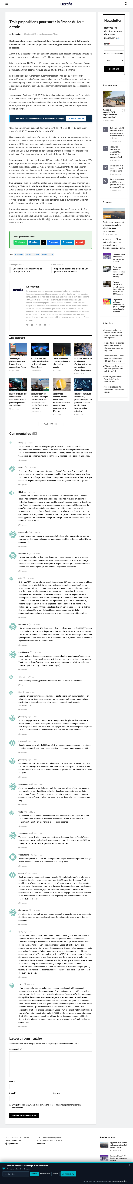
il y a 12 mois (36, 412)
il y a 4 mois (36, 371)
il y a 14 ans (28, 443)
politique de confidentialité (117, 1181)
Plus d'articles (50, 424)
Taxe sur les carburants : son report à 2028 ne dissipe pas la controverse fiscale (116, 152)
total (51, 254)
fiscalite (28, 254)
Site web (56, 1093)
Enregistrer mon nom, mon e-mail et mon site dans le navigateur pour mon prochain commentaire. (46, 1106)
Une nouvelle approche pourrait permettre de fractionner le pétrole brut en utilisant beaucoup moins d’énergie (61, 402)
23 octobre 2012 (30, 34)
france (36, 254)
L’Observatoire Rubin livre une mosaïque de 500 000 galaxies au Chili (113, 368)
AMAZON (41, 1143)
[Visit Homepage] (66, 4)
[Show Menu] (6, 4)
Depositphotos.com (13, 1140)
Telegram (68, 242)
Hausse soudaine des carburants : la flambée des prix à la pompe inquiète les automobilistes (17, 400)
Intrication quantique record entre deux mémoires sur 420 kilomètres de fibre (114, 358)
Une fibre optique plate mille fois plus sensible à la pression (114, 389)
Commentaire (15, 1049)
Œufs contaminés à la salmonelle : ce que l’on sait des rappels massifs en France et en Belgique (117, 133)
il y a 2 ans (79, 415)
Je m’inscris (67, 1174)
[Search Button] (126, 4)
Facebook (54, 242)
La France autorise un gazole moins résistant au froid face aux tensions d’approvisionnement (83, 364)
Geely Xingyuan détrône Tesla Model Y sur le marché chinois (113, 379)
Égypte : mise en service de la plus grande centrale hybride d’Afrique (113, 225)
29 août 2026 (108, 234)
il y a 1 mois (15, 371)
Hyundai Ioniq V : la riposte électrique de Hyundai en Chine (117, 168)
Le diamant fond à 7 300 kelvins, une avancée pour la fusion (118, 1158)
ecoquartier (19, 254)
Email (80, 242)
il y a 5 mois (58, 371)
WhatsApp (21, 242)
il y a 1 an (57, 415)
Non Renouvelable (45, 34)
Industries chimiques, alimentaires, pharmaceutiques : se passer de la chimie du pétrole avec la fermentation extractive (83, 402)
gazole (44, 254)
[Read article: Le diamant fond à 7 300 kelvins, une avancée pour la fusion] (107, 256)
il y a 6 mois (15, 409)
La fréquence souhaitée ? (113, 55)
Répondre (24, 460)
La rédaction (16, 34)
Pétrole (55, 34)
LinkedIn (34, 242)
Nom (12, 1081)
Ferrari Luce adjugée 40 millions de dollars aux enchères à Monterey (119, 272)
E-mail (12, 1093)
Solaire (107, 216)
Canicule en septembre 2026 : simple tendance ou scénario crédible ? (110, 113)
